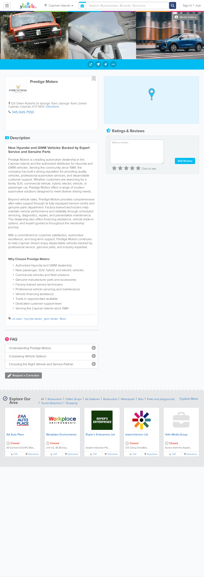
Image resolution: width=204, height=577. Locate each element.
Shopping (71, 403)
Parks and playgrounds (161, 399)
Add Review (185, 161)
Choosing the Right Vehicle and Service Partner (41, 364)
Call (16, 454)
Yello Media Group (176, 434)
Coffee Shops (73, 399)
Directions (52, 106)
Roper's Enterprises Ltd (100, 434)
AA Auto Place (15, 434)
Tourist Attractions (52, 403)
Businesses (26, 15)
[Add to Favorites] (94, 78)
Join (198, 5)
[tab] (51, 348)
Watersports (128, 399)
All (42, 399)
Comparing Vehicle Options (27, 356)
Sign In (187, 5)
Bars (140, 399)
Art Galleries (92, 399)
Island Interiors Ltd (136, 434)
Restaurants (55, 399)
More (63, 319)
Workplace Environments (61, 434)
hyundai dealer (33, 319)
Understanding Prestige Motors (30, 348)
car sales (17, 319)
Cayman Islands (59, 5)
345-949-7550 (23, 112)
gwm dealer (51, 319)
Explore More (189, 398)
